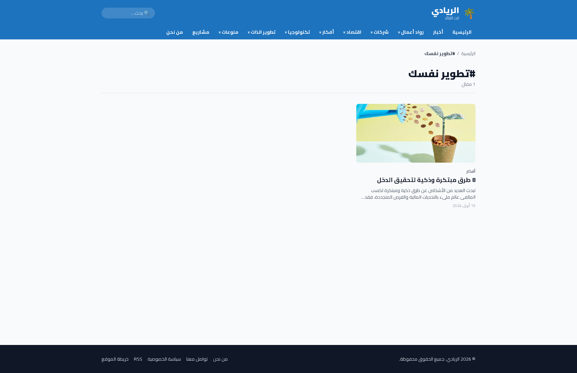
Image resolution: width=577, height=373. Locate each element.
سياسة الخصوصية (164, 359)
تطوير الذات (261, 32)
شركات (380, 32)
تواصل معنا (197, 359)
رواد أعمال (411, 32)
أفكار (326, 32)
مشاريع (200, 32)
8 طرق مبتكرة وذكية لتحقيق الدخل (426, 179)
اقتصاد (352, 32)
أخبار (438, 32)
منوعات (228, 32)
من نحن (174, 32)
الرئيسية (461, 32)
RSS (138, 359)
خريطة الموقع (115, 359)
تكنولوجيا (297, 32)
